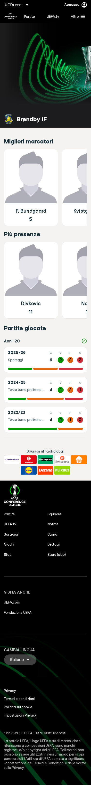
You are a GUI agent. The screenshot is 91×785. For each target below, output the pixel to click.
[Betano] (45, 470)
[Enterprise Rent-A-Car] (45, 459)
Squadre (54, 514)
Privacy (10, 691)
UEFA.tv (10, 524)
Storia (52, 534)
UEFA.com (12, 602)
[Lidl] (29, 470)
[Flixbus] (62, 470)
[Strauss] (29, 459)
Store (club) (57, 555)
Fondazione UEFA (18, 613)
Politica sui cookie (18, 707)
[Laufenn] (12, 459)
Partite (9, 514)
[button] (77, 16)
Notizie (53, 524)
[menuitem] (31, 16)
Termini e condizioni (19, 699)
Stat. (8, 555)
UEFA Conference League (10, 16)
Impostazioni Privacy (20, 715)
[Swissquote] (62, 459)
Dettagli (54, 544)
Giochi (9, 544)
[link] (29, 16)
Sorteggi (11, 534)
